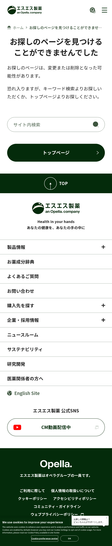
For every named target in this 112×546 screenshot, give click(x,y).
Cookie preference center (45, 538)
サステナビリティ (25, 349)
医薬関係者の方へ (25, 378)
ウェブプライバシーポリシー (55, 514)
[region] (56, 532)
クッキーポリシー (32, 498)
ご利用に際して (32, 490)
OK (69, 538)
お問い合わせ (20, 291)
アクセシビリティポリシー (75, 498)
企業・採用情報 (23, 320)
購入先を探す (20, 305)
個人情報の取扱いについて (73, 490)
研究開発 (16, 364)
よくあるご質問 (23, 276)
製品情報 (16, 247)
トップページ (56, 152)
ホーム (18, 27)
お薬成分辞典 (20, 261)
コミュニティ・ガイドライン (57, 506)
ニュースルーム (22, 334)
